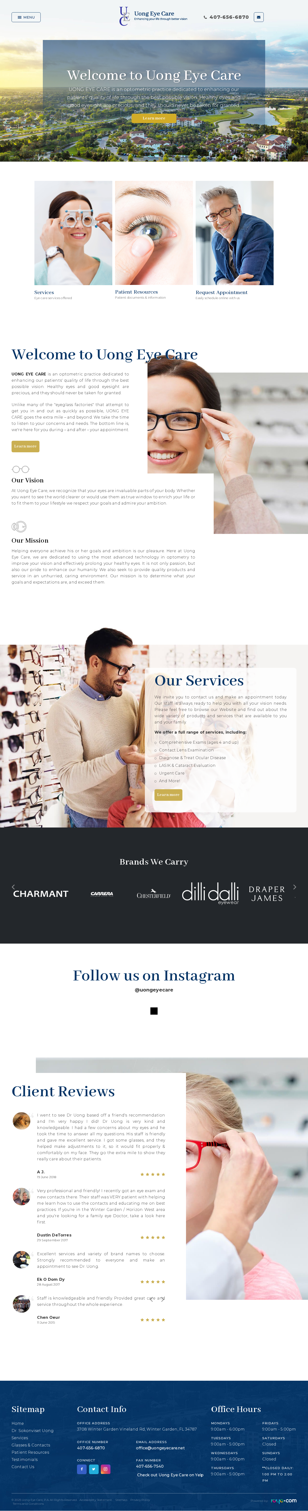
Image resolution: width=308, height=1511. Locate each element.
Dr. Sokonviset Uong (33, 1430)
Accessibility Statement (95, 1500)
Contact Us (23, 1467)
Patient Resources (30, 1452)
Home (18, 1423)
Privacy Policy (140, 1500)
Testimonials (25, 1459)
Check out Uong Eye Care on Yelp (170, 1475)
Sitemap (121, 1500)
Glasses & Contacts (31, 1445)
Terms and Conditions (28, 1503)
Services (20, 1438)
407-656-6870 (229, 17)
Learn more (154, 118)
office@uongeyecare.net (160, 1448)
